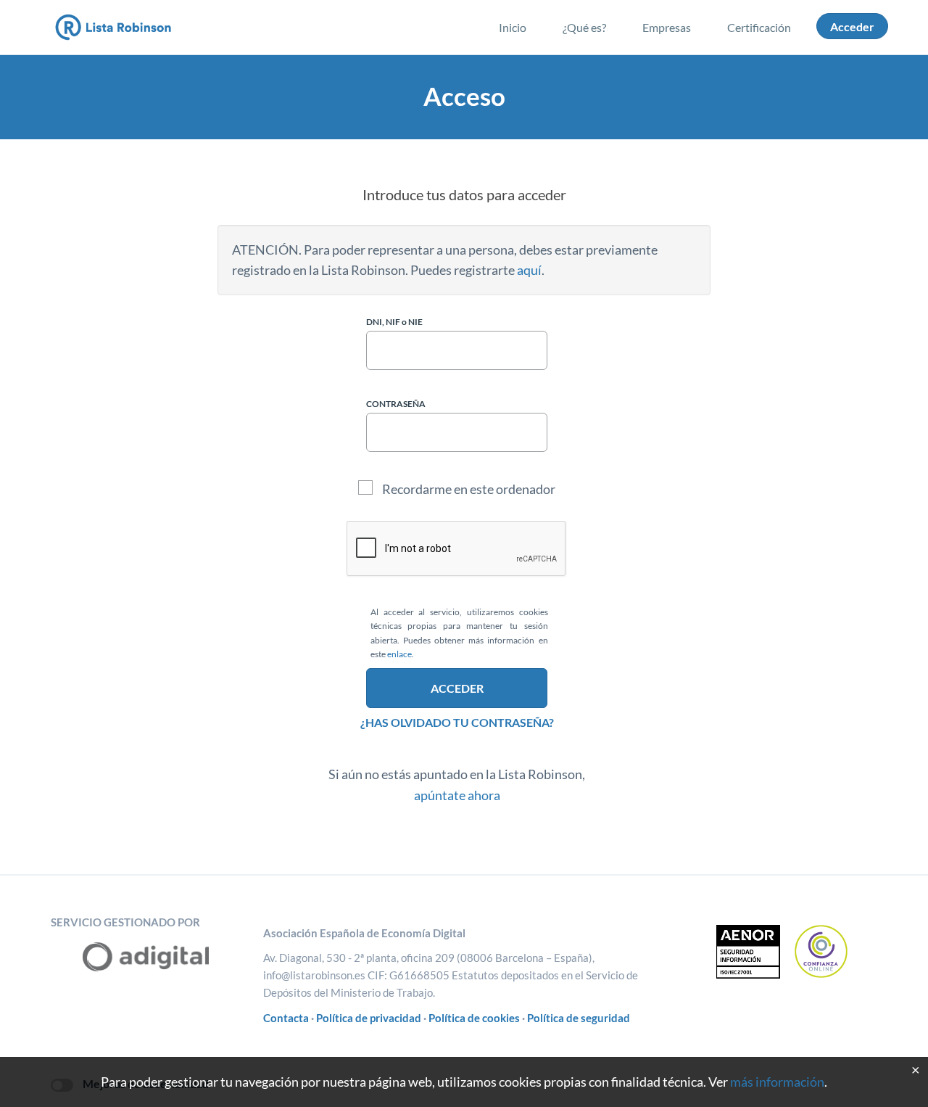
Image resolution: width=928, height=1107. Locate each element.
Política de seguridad (578, 1017)
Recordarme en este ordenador (467, 489)
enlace (399, 654)
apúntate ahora (457, 795)
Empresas (666, 27)
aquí (529, 270)
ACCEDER (457, 688)
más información (777, 1082)
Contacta (286, 1017)
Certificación (759, 27)
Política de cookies (474, 1017)
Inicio (512, 27)
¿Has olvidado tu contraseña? (457, 722)
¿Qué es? (584, 27)
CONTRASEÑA (396, 403)
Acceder (852, 26)
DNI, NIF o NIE (394, 321)
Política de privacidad (368, 1017)
